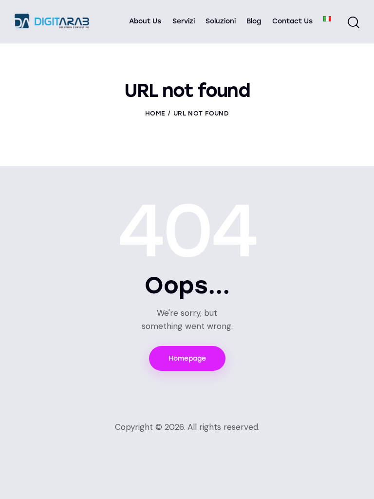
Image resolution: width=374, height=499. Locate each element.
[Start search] (353, 22)
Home (155, 113)
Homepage (187, 358)
